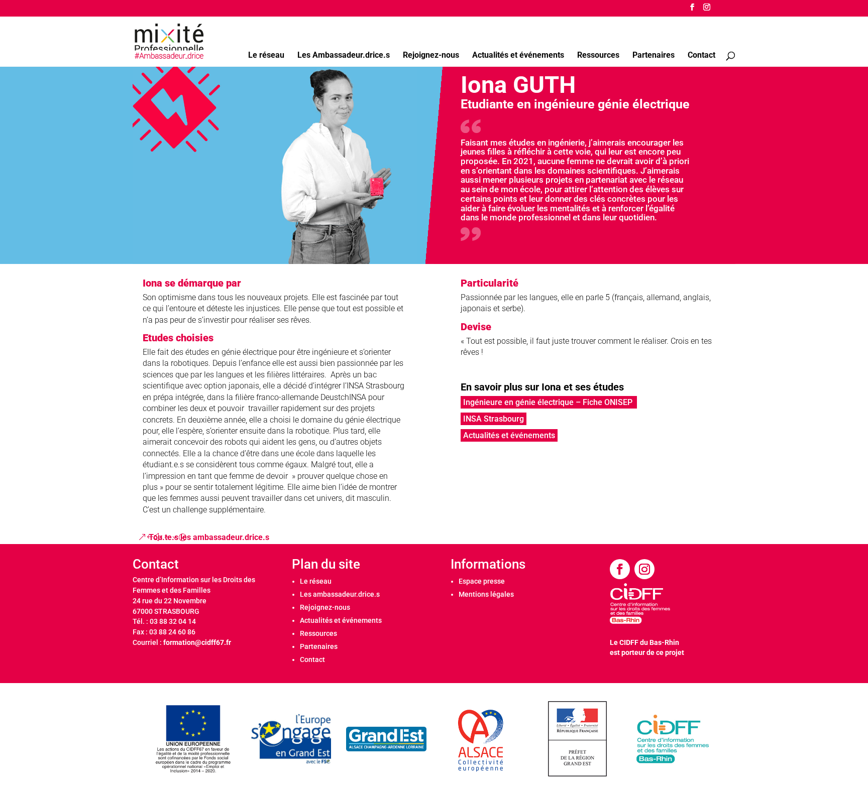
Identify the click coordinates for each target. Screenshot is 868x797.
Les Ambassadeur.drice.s (343, 56)
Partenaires (653, 56)
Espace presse (482, 581)
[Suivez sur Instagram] (644, 569)
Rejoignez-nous (431, 56)
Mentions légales (486, 594)
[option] (195, 739)
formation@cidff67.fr (197, 642)
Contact (701, 56)
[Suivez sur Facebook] (620, 569)
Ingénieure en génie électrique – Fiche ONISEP (548, 402)
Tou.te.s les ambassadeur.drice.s (209, 537)
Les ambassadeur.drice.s (340, 594)
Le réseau (266, 56)
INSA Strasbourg (493, 419)
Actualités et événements (518, 56)
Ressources (598, 56)
